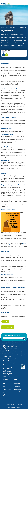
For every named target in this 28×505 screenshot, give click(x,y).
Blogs (7, 27)
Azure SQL (5, 388)
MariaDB (4, 384)
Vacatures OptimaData (18, 384)
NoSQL (4, 392)
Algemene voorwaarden (11, 404)
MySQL (4, 383)
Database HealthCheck (7, 373)
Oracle (4, 395)
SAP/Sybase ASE (6, 391)
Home (2, 27)
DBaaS (4, 386)
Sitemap (18, 407)
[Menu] (26, 2)
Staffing (4, 370)
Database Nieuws (17, 388)
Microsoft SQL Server (7, 389)
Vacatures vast (17, 383)
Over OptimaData (17, 381)
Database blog (17, 391)
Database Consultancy (7, 367)
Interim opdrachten (18, 386)
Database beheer (6, 368)
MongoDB (5, 394)
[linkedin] (11, 327)
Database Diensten (6, 376)
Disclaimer (20, 404)
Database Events (17, 389)
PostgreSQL (5, 381)
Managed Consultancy (7, 371)
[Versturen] (24, 339)
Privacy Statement (11, 407)
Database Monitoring (7, 374)
